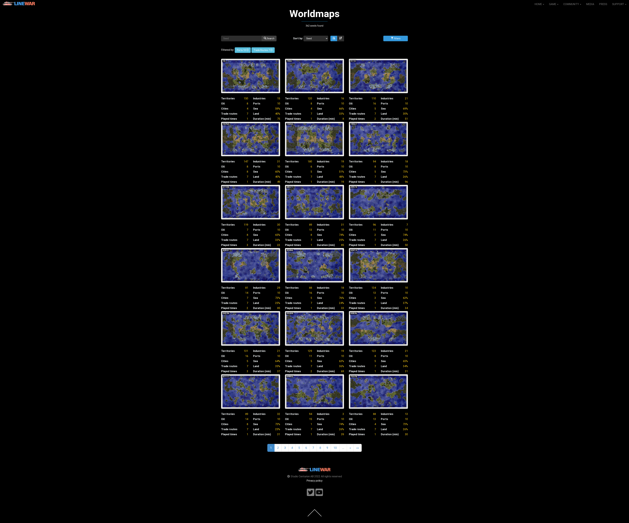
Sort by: (298, 38)
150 (246, 98)
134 (374, 287)
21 (406, 98)
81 (246, 287)
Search (270, 38)
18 (406, 161)
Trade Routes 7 (262, 50)
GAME (553, 4)
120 (310, 98)
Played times (229, 118)
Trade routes (229, 113)
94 (374, 161)
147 (246, 161)
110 (374, 98)
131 (246, 351)
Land (256, 113)
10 (278, 103)
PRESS (603, 4)
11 (374, 229)
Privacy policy (314, 480)
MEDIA (590, 4)
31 (278, 161)
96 (374, 224)
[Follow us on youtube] (319, 492)
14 (246, 292)
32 (278, 414)
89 (310, 224)
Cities (224, 108)
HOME (538, 4)
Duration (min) (262, 118)
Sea (255, 108)
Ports (256, 103)
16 (342, 98)
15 (278, 98)
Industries (259, 98)
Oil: (223, 103)
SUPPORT (618, 4)
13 (310, 229)
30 (278, 224)
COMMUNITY (571, 4)
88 (310, 287)
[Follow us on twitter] (310, 492)
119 (246, 224)
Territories (228, 98)
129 (310, 351)
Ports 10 (241, 50)
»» (357, 447)
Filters (396, 38)
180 (310, 161)
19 (342, 161)
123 (374, 351)
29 (278, 287)
